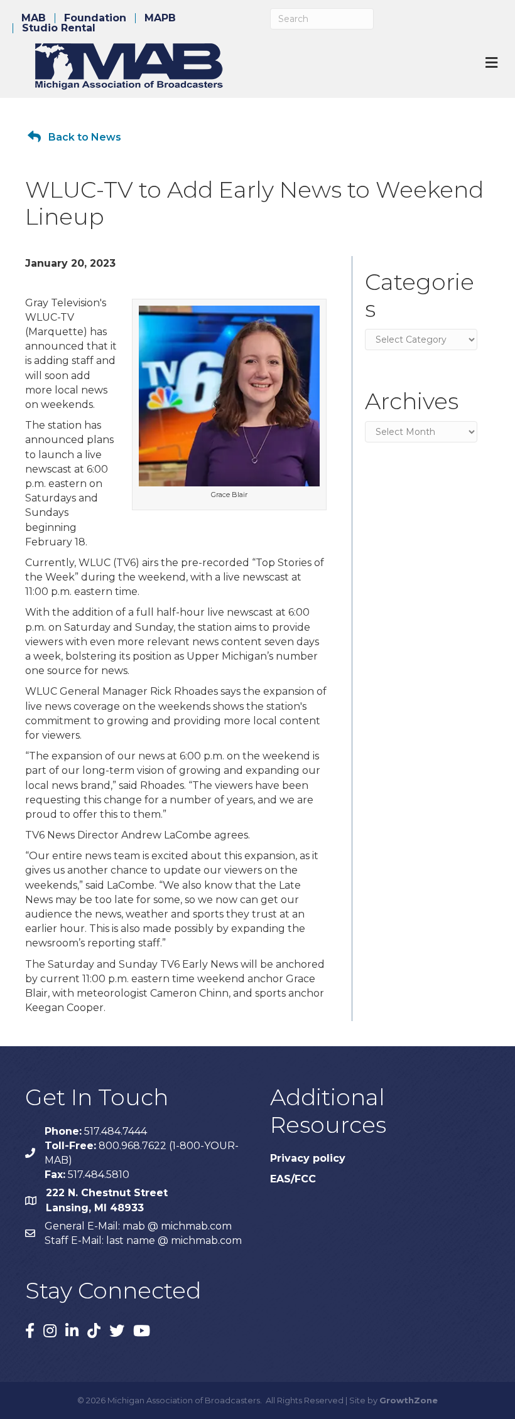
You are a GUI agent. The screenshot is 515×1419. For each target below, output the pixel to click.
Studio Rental (58, 28)
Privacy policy (307, 1158)
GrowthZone (408, 1400)
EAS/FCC (293, 1179)
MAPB (160, 18)
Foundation (95, 18)
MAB (33, 18)
